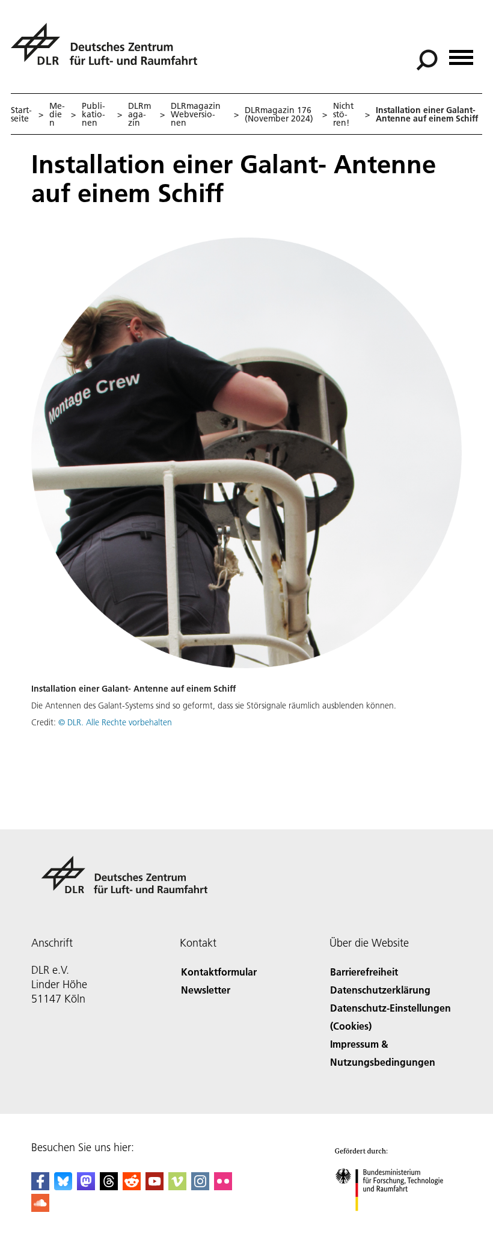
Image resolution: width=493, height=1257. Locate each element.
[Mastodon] (86, 1186)
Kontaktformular (219, 971)
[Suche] (428, 59)
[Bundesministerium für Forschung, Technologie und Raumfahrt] (396, 1223)
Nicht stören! (343, 114)
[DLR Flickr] (223, 1186)
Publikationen (93, 114)
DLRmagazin (139, 114)
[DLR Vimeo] (177, 1186)
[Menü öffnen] (461, 53)
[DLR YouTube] (154, 1186)
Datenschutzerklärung (380, 989)
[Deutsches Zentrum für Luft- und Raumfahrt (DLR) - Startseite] (109, 51)
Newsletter (205, 989)
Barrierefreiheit (364, 971)
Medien (57, 114)
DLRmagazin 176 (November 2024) (279, 114)
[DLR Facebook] (40, 1186)
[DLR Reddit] (132, 1186)
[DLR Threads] (109, 1186)
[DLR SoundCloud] (40, 1208)
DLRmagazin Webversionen (196, 114)
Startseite (21, 114)
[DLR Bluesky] (63, 1186)
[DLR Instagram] (200, 1186)
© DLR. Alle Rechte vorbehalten (115, 722)
